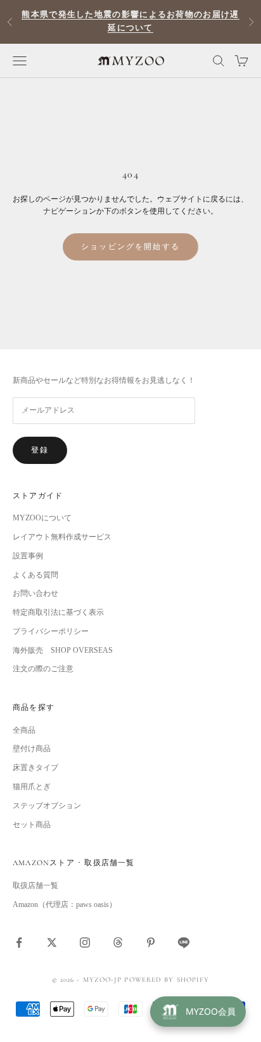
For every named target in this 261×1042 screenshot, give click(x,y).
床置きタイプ (35, 767)
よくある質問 (35, 574)
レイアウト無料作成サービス (62, 536)
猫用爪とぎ (32, 786)
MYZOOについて (42, 517)
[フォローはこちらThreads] (117, 942)
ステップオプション (47, 805)
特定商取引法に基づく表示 (58, 612)
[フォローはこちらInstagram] (85, 942)
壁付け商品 (32, 748)
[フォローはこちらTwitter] (52, 942)
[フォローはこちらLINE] (183, 942)
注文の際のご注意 (43, 668)
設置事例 (28, 555)
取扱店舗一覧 (35, 885)
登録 (40, 450)
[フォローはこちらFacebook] (19, 942)
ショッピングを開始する (130, 246)
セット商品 (32, 824)
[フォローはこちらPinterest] (150, 942)
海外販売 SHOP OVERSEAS (63, 650)
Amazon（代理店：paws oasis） (65, 904)
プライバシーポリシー (51, 631)
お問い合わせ (35, 593)
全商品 (24, 730)
